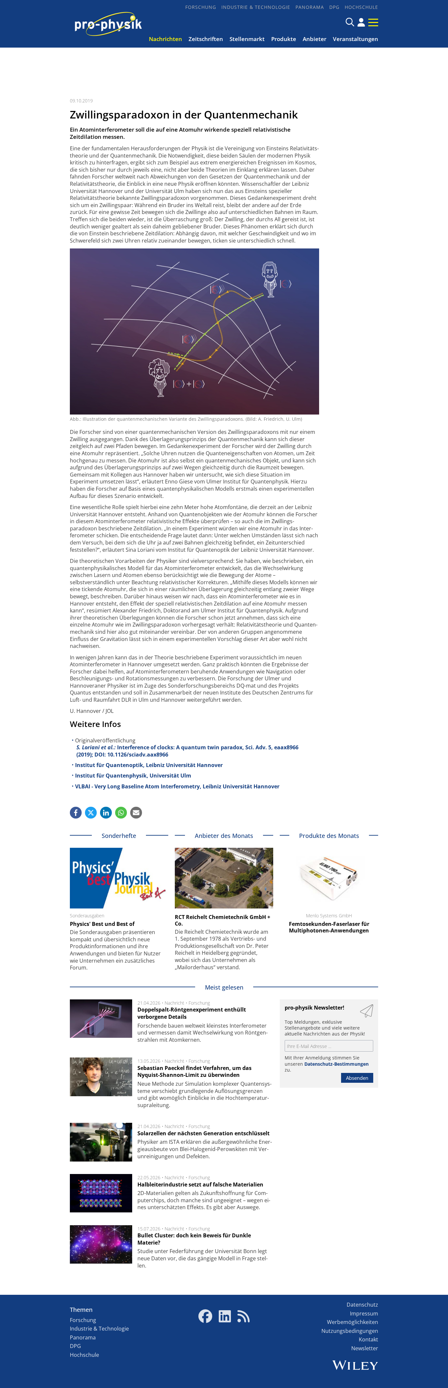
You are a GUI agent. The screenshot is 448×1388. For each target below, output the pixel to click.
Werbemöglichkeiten (352, 1322)
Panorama (309, 7)
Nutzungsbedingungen (349, 1331)
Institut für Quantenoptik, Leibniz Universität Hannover (149, 765)
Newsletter (364, 1348)
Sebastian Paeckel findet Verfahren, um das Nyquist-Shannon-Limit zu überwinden (194, 1071)
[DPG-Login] (361, 22)
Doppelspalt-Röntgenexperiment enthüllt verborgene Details (191, 1013)
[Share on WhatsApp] (121, 813)
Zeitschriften (206, 39)
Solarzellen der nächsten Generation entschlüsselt (203, 1133)
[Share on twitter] (91, 813)
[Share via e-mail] (136, 813)
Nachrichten (165, 39)
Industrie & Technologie (255, 7)
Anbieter (314, 39)
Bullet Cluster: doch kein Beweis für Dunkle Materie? (194, 1239)
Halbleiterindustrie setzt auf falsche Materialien (200, 1184)
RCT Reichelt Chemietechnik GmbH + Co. (222, 920)
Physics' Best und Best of (102, 924)
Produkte (283, 39)
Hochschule (361, 7)
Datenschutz (362, 1304)
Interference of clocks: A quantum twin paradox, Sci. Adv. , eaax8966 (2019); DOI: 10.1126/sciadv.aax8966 (187, 751)
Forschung (200, 7)
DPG (334, 7)
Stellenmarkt (247, 39)
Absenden (357, 1078)
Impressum (364, 1313)
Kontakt (368, 1339)
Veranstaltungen (355, 39)
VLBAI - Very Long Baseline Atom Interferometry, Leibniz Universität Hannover (177, 786)
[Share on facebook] (76, 813)
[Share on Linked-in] (106, 813)
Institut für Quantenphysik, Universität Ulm (133, 775)
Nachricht (174, 1003)
